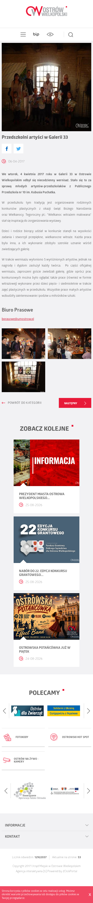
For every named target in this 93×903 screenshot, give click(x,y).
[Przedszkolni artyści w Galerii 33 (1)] (23, 343)
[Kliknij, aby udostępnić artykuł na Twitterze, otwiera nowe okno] (18, 148)
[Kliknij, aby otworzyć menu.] (22, 34)
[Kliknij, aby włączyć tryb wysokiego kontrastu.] (50, 34)
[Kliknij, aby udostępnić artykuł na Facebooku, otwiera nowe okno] (6, 148)
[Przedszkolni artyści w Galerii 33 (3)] (69, 343)
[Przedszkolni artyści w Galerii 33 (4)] (23, 377)
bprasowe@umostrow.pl (18, 319)
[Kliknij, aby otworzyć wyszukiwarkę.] (71, 34)
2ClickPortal (70, 871)
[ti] (45, 871)
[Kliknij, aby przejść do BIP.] (36, 34)
